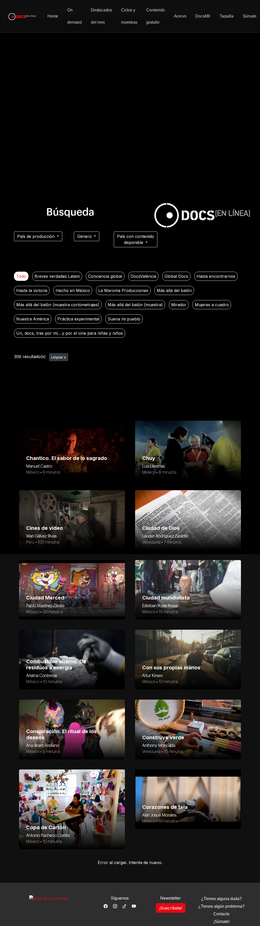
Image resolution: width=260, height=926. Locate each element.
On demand (74, 16)
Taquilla (226, 16)
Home (52, 16)
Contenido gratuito (155, 16)
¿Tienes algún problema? (221, 906)
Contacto (221, 914)
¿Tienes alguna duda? (221, 899)
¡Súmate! (221, 921)
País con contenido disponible (135, 239)
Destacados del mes (101, 16)
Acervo (180, 16)
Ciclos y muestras (129, 16)
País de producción (36, 236)
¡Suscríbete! (170, 907)
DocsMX (202, 16)
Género (85, 236)
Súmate (249, 16)
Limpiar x (58, 357)
